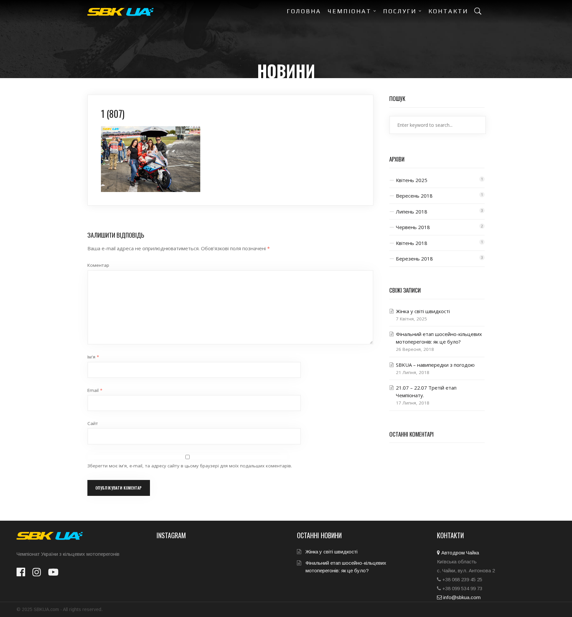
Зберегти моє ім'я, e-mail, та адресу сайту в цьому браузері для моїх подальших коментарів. (189, 466)
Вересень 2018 (414, 195)
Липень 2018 (411, 211)
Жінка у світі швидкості (423, 311)
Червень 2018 (413, 227)
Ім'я (93, 357)
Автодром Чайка (459, 552)
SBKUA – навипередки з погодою (435, 364)
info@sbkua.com (461, 597)
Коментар (98, 265)
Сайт (92, 423)
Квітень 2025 (411, 180)
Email (94, 390)
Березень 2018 (414, 258)
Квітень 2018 (411, 243)
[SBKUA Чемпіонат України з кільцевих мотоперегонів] (120, 12)
